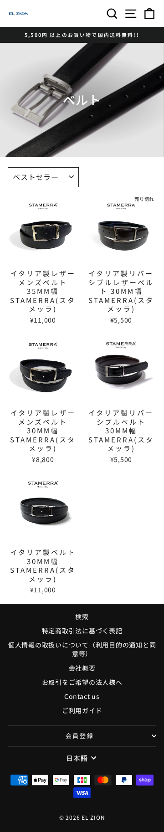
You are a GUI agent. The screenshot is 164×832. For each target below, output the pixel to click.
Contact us (82, 696)
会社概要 (82, 668)
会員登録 (80, 735)
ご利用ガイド (82, 710)
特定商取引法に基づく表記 (82, 630)
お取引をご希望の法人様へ (82, 682)
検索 (82, 616)
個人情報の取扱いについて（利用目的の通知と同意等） (82, 649)
